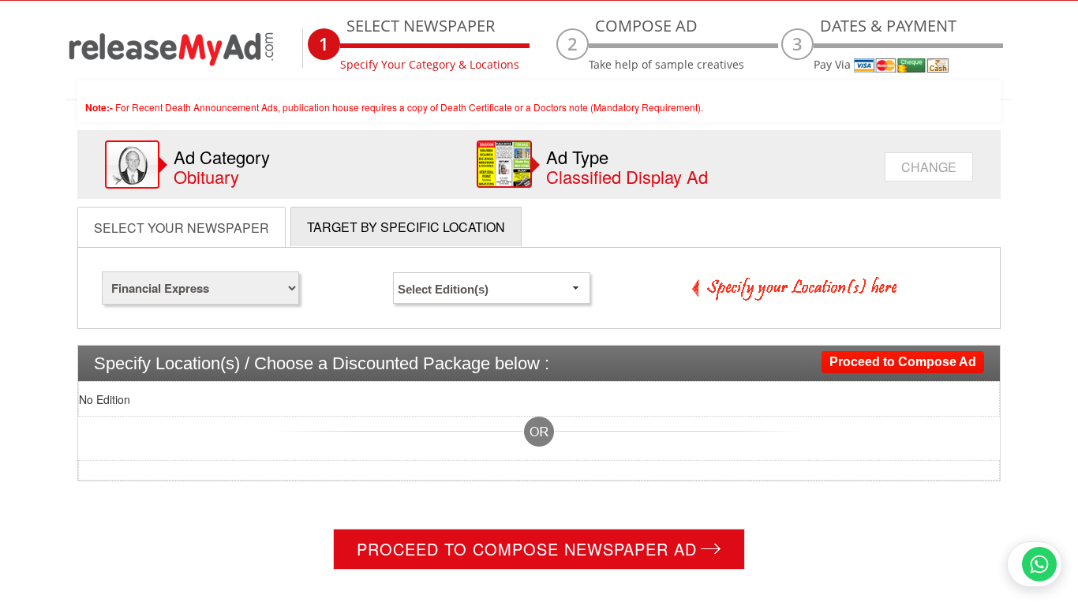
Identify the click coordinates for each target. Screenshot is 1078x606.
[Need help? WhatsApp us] (1034, 564)
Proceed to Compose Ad (902, 361)
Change (928, 167)
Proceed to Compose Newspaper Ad (527, 548)
